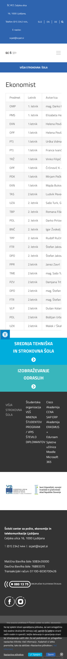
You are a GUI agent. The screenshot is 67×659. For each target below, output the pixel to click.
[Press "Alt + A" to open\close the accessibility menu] (5, 334)
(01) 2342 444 (20, 21)
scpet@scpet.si (16, 38)
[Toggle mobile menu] (58, 52)
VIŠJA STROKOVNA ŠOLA (14, 410)
